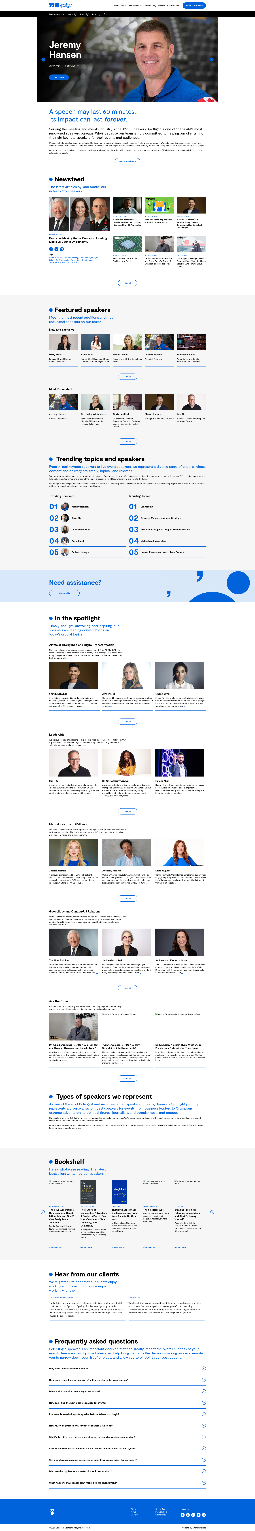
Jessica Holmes (57, 870)
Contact (147, 5)
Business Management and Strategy (161, 518)
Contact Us (64, 593)
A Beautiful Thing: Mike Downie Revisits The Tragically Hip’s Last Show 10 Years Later (127, 222)
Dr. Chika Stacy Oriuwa (115, 780)
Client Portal (173, 5)
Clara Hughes (163, 870)
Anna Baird (87, 354)
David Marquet (55, 257)
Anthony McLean (112, 870)
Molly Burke (55, 354)
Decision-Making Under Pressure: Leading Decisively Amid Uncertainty (78, 239)
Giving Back (160, 1509)
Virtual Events (135, 5)
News (123, 5)
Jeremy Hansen (153, 354)
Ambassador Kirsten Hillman (171, 960)
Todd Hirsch (72, 262)
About (116, 5)
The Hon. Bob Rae (57, 262)
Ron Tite (181, 414)
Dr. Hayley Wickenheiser (94, 414)
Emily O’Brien (120, 354)
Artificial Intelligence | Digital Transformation (165, 529)
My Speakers (159, 5)
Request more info (194, 5)
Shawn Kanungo (154, 414)
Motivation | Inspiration (154, 540)
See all (127, 283)
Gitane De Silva (56, 260)
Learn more (59, 77)
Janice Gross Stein (72, 260)
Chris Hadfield (121, 414)
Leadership (87, 260)
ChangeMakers (199, 1527)
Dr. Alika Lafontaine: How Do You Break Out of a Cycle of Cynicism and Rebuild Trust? (158, 261)
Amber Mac (108, 693)
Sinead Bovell (162, 693)
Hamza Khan (162, 780)
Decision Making (71, 257)
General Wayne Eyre (89, 257)
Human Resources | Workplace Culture (162, 552)
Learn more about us (127, 161)
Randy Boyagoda (186, 354)
